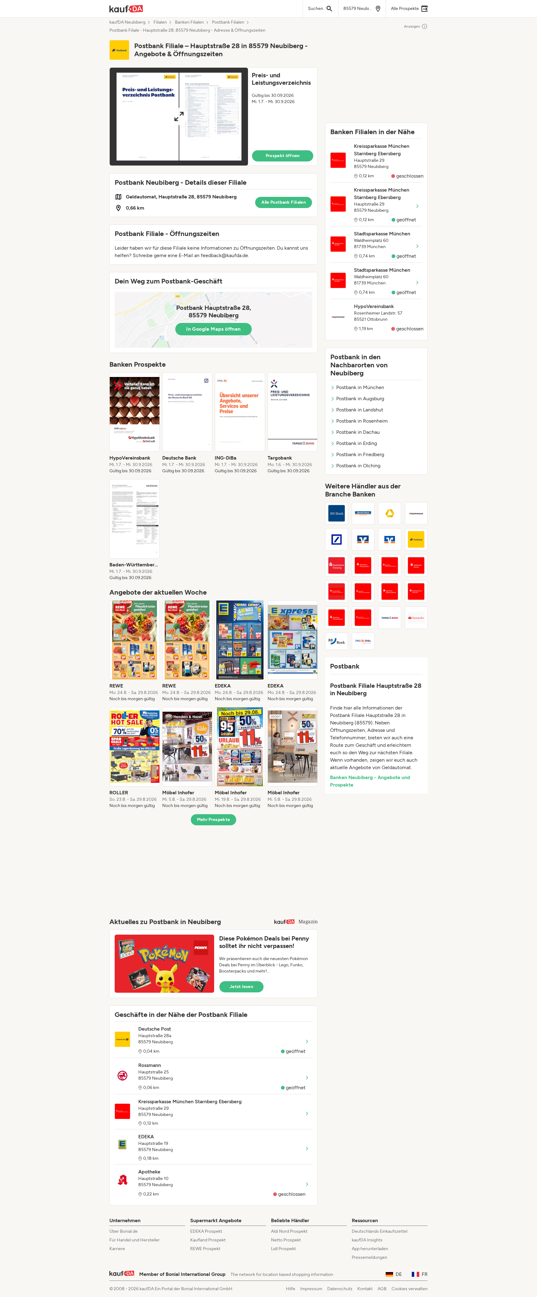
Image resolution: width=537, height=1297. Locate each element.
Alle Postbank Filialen (283, 202)
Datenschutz (339, 1288)
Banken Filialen (189, 22)
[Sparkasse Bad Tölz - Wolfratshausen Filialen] (389, 565)
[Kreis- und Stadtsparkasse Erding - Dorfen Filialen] (363, 565)
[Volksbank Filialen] (389, 539)
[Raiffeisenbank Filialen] (363, 539)
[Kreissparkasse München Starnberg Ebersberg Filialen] (363, 617)
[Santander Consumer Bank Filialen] (416, 617)
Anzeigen (412, 26)
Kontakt (365, 1288)
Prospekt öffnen (283, 155)
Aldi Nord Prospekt (289, 1231)
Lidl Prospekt (283, 1248)
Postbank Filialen (228, 22)
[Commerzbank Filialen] (389, 513)
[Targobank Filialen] (389, 617)
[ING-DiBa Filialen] (363, 641)
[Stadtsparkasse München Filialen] (416, 591)
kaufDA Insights (367, 1240)
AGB (382, 1288)
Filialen (160, 22)
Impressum (311, 1288)
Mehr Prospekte (213, 819)
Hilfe (290, 1288)
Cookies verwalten (410, 1288)
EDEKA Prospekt (206, 1231)
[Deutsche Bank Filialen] (336, 539)
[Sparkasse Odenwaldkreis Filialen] (389, 591)
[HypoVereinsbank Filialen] (416, 513)
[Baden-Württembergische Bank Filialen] (336, 513)
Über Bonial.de (123, 1231)
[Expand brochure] (179, 117)
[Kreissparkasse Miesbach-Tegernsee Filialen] (336, 591)
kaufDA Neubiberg (127, 22)
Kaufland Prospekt (208, 1240)
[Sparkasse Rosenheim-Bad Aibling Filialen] (363, 591)
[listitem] (134, 423)
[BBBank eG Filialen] (336, 641)
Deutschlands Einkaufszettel (379, 1231)
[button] (213, 116)
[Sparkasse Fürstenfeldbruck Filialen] (336, 617)
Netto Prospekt (286, 1240)
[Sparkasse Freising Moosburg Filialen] (336, 565)
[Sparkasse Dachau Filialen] (416, 565)
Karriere (117, 1248)
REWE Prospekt (205, 1248)
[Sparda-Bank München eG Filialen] (363, 513)
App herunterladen (370, 1248)
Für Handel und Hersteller (134, 1240)
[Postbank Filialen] (416, 539)
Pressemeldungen (369, 1257)
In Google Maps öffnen (213, 329)
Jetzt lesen (241, 986)
